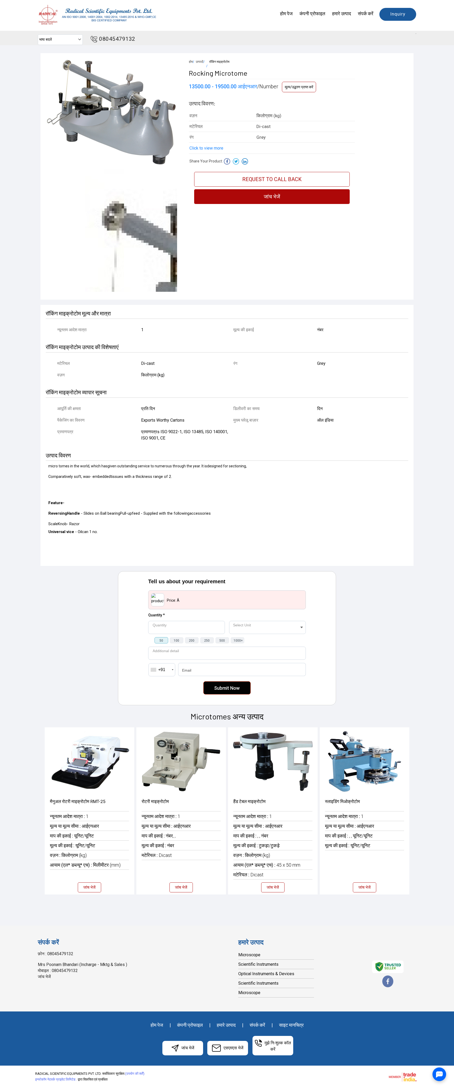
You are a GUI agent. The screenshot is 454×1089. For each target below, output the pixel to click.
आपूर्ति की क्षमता (69, 408)
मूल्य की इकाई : (72, 845)
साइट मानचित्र (291, 1025)
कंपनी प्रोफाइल (312, 13)
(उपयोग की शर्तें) (135, 1074)
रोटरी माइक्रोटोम (155, 801)
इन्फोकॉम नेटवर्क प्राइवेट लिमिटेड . (56, 1079)
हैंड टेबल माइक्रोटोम (249, 801)
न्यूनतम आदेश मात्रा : (69, 816)
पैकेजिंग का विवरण (71, 420)
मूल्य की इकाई (243, 329)
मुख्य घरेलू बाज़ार (245, 420)
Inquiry (397, 14)
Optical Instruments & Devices (266, 973)
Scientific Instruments (258, 964)
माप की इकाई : (72, 836)
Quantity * (156, 615)
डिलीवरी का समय (246, 408)
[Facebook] (387, 986)
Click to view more (206, 148)
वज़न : (68, 855)
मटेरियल (63, 363)
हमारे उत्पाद (341, 13)
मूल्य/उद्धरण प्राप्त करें (299, 87)
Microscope (249, 954)
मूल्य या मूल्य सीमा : (74, 826)
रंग (235, 363)
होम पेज (286, 13)
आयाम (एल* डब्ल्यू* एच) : (85, 865)
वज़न (61, 374)
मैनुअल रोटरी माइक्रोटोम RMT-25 (78, 801)
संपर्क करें (365, 13)
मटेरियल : (157, 855)
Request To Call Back (272, 179)
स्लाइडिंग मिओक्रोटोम (342, 801)
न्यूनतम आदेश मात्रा (72, 329)
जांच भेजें (272, 196)
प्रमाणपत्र (65, 431)
